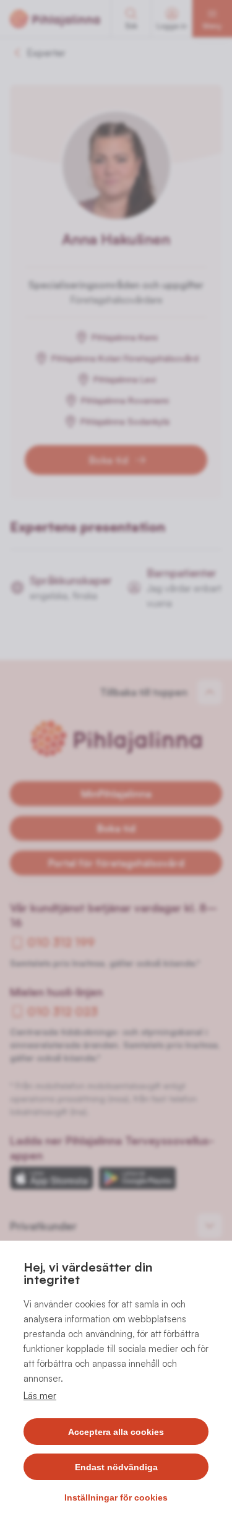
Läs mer (40, 1396)
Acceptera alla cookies (116, 1432)
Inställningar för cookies (116, 1497)
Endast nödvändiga (116, 1467)
